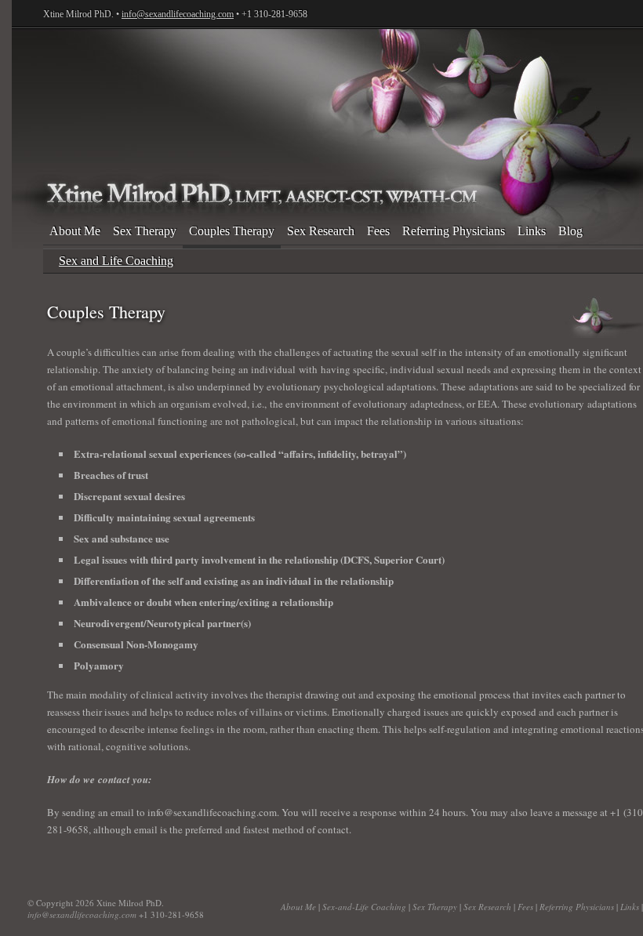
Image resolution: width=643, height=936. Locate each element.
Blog (570, 231)
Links (532, 231)
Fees (378, 231)
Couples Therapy (231, 231)
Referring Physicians (453, 231)
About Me (74, 231)
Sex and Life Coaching (116, 260)
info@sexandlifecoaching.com (178, 14)
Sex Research (320, 231)
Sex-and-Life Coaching (364, 906)
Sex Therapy (144, 231)
